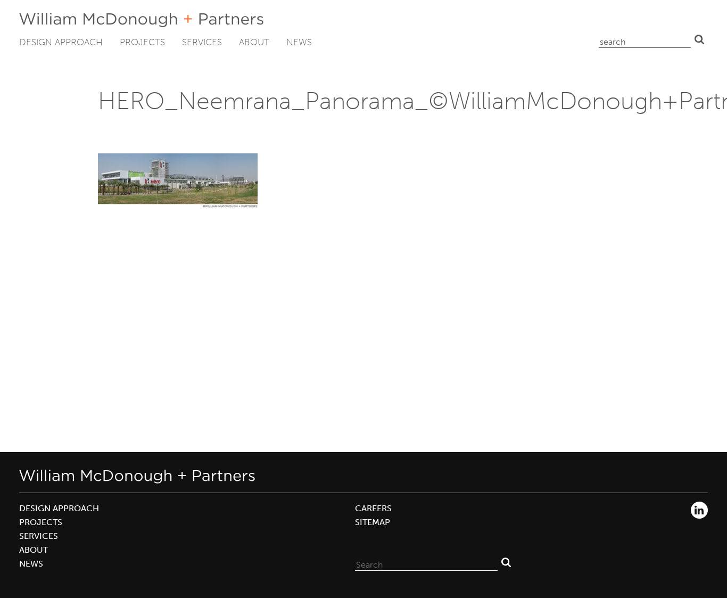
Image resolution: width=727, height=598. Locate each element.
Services (202, 42)
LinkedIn (699, 510)
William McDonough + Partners (141, 20)
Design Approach (61, 42)
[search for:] (645, 39)
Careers (373, 508)
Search (699, 39)
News (299, 42)
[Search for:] (426, 562)
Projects (142, 42)
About (254, 42)
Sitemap (372, 522)
